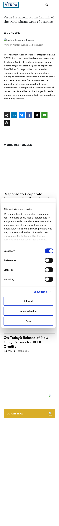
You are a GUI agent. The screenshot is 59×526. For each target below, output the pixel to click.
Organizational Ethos (16, 445)
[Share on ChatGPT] (7, 123)
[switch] (49, 260)
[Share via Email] (44, 115)
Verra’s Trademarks (15, 439)
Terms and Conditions (16, 451)
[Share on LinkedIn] (14, 115)
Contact (8, 428)
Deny (28, 321)
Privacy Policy (12, 462)
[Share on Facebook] (29, 115)
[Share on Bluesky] (22, 115)
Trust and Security (14, 468)
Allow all (28, 301)
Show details (40, 291)
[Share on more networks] (7, 115)
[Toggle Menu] (52, 4)
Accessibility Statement (17, 457)
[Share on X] (37, 115)
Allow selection (28, 311)
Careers (8, 434)
